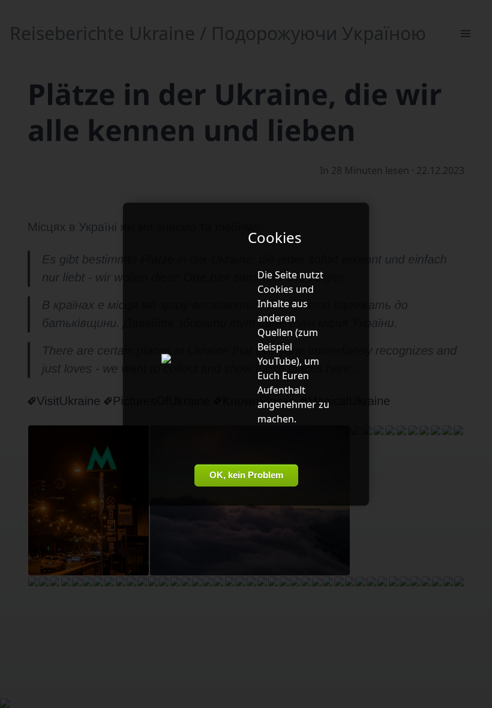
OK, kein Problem (246, 475)
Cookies (275, 289)
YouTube (276, 361)
